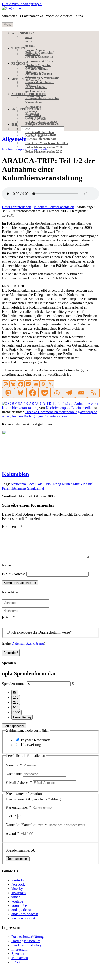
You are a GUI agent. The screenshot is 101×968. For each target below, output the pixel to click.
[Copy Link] (50, 384)
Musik (77, 484)
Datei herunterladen (16, 207)
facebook (18, 884)
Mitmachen (19, 958)
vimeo (15, 897)
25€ (15, 702)
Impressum (19, 949)
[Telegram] (69, 393)
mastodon (18, 880)
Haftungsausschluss (25, 941)
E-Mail (8, 618)
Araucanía (18, 484)
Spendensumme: (14, 684)
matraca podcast (23, 918)
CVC (11, 816)
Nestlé (88, 484)
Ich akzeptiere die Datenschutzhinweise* (41, 632)
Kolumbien (15, 474)
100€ (16, 712)
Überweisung (31, 745)
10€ (15, 697)
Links (15, 962)
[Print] (43, 384)
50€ (15, 707)
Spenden (17, 954)
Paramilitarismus (14, 488)
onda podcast (21, 910)
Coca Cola (35, 484)
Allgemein (14, 139)
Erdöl (47, 484)
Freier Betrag (22, 717)
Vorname (14, 765)
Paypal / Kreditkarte (35, 740)
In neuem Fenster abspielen (54, 207)
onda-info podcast (24, 914)
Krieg (57, 484)
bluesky (17, 889)
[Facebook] (20, 384)
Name (6, 565)
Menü (7, 24)
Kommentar (12, 526)
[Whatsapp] (56, 393)
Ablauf (12, 833)
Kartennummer (18, 807)
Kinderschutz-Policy (26, 945)
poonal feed (20, 905)
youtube (17, 901)
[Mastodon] (5, 384)
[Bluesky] (13, 384)
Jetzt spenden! (14, 726)
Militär (67, 484)
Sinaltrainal (35, 488)
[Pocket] (28, 384)
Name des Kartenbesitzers (26, 825)
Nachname (14, 774)
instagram (18, 893)
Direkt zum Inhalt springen (22, 4)
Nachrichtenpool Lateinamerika (25, 149)
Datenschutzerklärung (28, 643)
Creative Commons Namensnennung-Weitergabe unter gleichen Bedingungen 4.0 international (49, 414)
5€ (14, 692)
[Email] (35, 384)
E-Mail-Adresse (13, 574)
